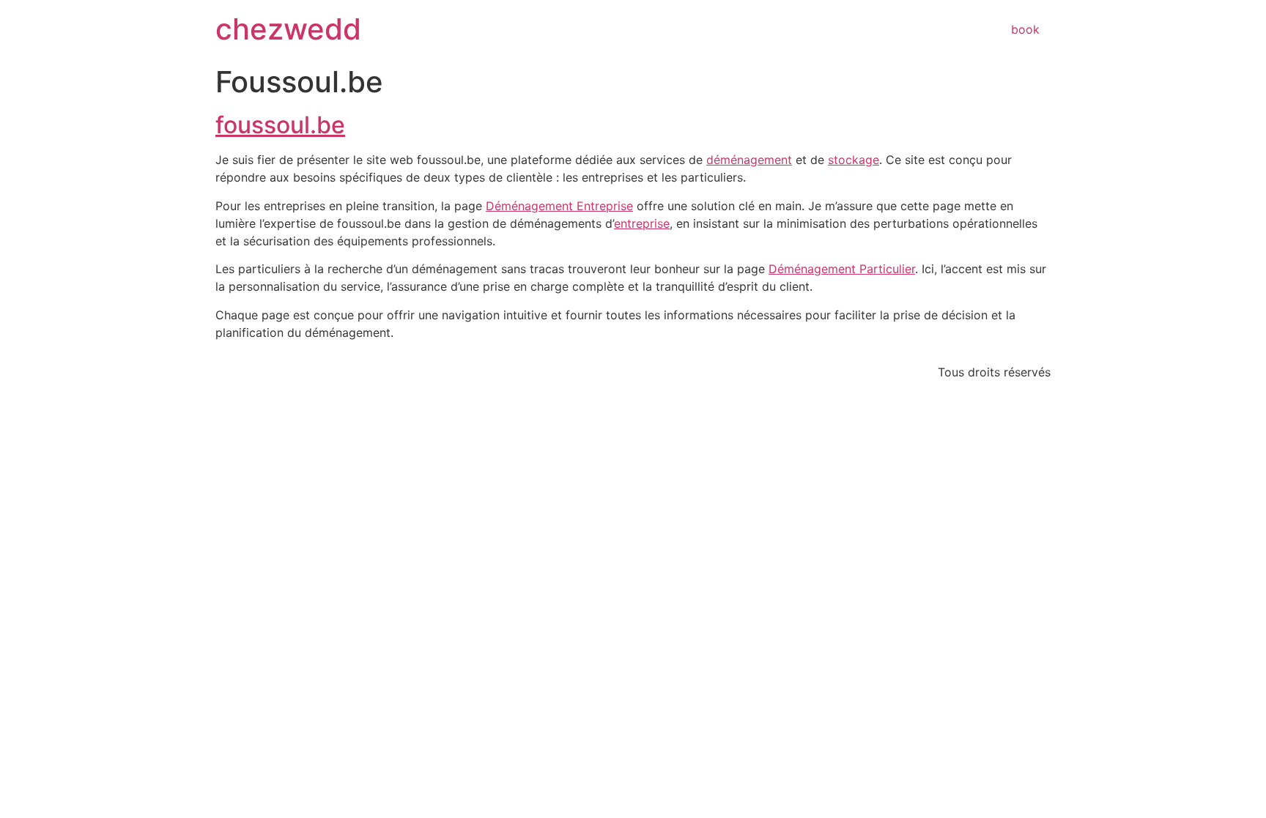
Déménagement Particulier (842, 268)
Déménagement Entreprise (559, 205)
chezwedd (288, 29)
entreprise (642, 223)
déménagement (749, 159)
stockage (853, 159)
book (1025, 29)
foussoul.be (280, 125)
